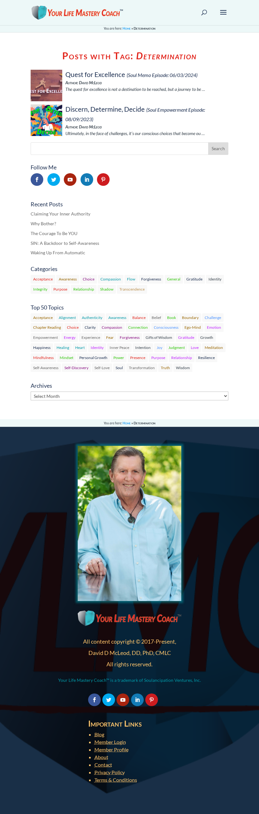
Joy (159, 347)
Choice (88, 279)
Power (118, 357)
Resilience (206, 357)
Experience (90, 337)
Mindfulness (43, 357)
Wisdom (183, 367)
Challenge (213, 317)
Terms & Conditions (115, 780)
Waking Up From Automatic (58, 252)
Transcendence (132, 289)
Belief (156, 317)
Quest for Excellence (95, 74)
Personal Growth (93, 357)
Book (171, 317)
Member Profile (111, 749)
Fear (110, 337)
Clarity (90, 327)
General (173, 279)
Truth (165, 367)
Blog (99, 734)
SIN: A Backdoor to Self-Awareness (65, 243)
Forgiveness (151, 279)
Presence (137, 357)
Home (127, 28)
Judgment (176, 347)
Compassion (110, 279)
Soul (119, 367)
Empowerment (45, 337)
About (101, 757)
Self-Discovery (76, 367)
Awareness (68, 279)
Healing (63, 347)
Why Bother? (43, 223)
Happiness (42, 347)
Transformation (142, 367)
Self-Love (102, 367)
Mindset (66, 357)
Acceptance (43, 279)
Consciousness (166, 327)
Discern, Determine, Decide (105, 109)
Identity (214, 279)
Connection (138, 327)
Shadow (106, 289)
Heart (80, 347)
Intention (143, 347)
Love (195, 347)
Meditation (214, 347)
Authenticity (92, 317)
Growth (206, 337)
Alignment (67, 317)
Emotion (214, 327)
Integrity (40, 289)
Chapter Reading (47, 327)
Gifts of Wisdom (159, 337)
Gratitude (194, 279)
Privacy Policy (109, 772)
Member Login (110, 742)
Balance (139, 317)
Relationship (83, 289)
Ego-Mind (192, 327)
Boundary (190, 317)
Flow (131, 279)
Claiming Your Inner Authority (60, 213)
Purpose (60, 289)
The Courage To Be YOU (54, 233)
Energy (69, 337)
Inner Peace (119, 347)
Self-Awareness (45, 367)
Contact (103, 765)
